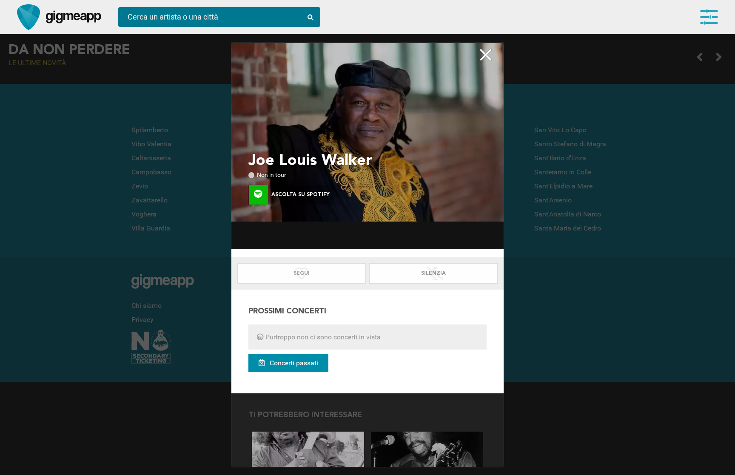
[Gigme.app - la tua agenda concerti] (28, 17)
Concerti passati (293, 363)
